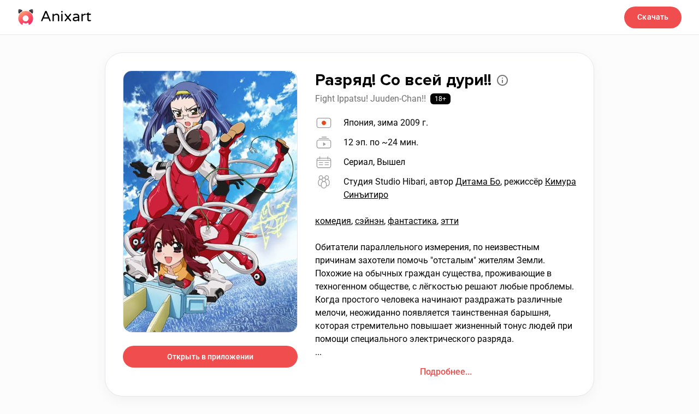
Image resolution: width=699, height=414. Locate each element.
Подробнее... (446, 371)
